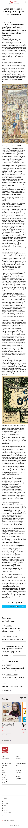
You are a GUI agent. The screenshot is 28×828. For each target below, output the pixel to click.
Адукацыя (15, 674)
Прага (3, 734)
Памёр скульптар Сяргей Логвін (12, 639)
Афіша (3, 772)
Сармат (18, 756)
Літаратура (9, 625)
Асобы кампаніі (5, 789)
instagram (6, 801)
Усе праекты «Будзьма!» (7, 791)
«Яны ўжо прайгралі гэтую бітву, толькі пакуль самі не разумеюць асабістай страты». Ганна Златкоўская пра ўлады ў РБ (13, 649)
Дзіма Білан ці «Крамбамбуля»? (12, 686)
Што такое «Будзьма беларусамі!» (10, 786)
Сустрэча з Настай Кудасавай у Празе (8, 725)
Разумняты (18, 758)
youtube (6, 810)
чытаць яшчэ (5, 655)
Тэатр (3, 777)
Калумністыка (5, 758)
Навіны (3, 756)
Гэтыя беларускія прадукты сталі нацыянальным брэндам (13, 669)
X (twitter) (6, 808)
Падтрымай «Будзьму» (9, 820)
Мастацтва (15, 636)
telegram (6, 803)
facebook (6, 798)
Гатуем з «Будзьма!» (21, 763)
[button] (25, 698)
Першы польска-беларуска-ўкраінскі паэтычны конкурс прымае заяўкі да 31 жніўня (14, 630)
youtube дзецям (7, 812)
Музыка (4, 768)
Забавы (17, 765)
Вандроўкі (4, 779)
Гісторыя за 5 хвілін (7, 763)
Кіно (3, 770)
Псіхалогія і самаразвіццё (19, 773)
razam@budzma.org (8, 814)
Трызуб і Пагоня (6, 782)
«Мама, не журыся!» (10, 683)
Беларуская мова (20, 761)
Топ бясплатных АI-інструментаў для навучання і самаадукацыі (13, 678)
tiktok (5, 805)
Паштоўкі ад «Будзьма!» (19, 779)
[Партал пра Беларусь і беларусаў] (13, 2)
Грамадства (9, 636)
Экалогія (18, 776)
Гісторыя (4, 761)
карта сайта (4, 793)
